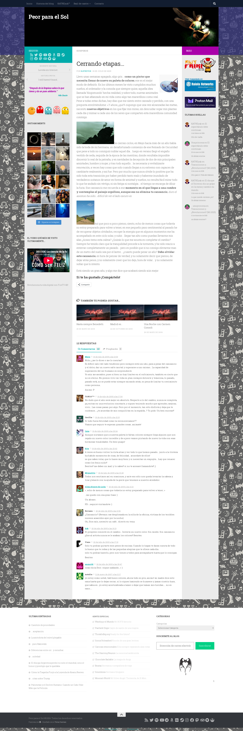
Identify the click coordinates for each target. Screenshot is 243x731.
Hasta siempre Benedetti (89, 324)
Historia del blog (45, 3)
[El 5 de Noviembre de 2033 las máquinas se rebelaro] (48, 182)
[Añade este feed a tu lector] (31, 55)
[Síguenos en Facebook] (36, 58)
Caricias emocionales (106, 646)
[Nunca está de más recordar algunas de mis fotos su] (62, 210)
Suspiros (82, 50)
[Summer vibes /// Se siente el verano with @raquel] (34, 168)
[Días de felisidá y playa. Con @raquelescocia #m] (34, 210)
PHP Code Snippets (111, 729)
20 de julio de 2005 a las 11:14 (121, 486)
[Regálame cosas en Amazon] (54, 55)
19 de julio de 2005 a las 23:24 (105, 431)
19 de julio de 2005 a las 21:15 (107, 417)
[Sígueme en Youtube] (45, 55)
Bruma (98, 665)
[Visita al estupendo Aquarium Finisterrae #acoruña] (48, 153)
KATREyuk (86, 71)
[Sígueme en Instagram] (31, 58)
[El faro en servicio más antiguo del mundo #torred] (62, 139)
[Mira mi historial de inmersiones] (49, 58)
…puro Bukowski (39, 644)
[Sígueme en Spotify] (40, 55)
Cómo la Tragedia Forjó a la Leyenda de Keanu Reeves (57, 672)
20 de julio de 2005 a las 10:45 (111, 473)
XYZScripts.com (132, 729)
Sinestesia (100, 672)
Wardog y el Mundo (104, 621)
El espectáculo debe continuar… (199, 126)
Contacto (99, 3)
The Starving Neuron (105, 653)
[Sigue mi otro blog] (54, 58)
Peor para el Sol (48, 16)
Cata (87, 431)
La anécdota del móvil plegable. (46, 637)
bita (87, 448)
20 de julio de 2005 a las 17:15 (105, 542)
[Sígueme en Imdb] (58, 55)
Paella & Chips (102, 628)
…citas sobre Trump (40, 678)
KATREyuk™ (64, 3)
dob (86, 528)
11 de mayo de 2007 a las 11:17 (108, 574)
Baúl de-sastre (81, 3)
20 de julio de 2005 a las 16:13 (104, 528)
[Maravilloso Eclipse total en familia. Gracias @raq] (34, 139)
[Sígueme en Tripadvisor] (45, 58)
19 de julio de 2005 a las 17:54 (109, 396)
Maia (87, 356)
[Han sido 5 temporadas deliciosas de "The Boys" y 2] (62, 196)
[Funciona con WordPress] (40, 722)
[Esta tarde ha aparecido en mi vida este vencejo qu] (34, 182)
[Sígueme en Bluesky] (36, 55)
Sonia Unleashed (103, 640)
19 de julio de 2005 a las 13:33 (105, 356)
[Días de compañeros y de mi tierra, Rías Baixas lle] (34, 196)
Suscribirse (205, 645)
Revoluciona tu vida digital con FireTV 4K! (47, 285)
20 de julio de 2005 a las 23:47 (109, 564)
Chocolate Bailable (104, 659)
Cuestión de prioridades (43, 625)
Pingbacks (113, 348)
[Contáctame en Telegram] (49, 55)
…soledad (35, 656)
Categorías (161, 623)
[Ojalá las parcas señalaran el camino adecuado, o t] (62, 168)
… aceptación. (37, 631)
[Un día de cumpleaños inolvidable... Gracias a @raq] (48, 196)
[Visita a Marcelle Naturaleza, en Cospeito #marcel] (48, 139)
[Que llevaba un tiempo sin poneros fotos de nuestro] (62, 182)
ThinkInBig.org (102, 634)
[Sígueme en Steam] (63, 55)
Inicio (29, 3)
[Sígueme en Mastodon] (40, 58)
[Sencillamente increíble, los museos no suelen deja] (48, 210)
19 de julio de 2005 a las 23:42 (104, 448)
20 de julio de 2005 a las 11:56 (108, 511)
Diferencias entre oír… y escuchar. (47, 650)
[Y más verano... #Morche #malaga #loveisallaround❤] (62, 153)
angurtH (89, 564)
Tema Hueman (60, 722)
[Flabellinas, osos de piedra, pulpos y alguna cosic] (48, 168)
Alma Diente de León (95, 486)
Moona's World (102, 678)
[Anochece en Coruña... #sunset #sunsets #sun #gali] (34, 153)
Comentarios (90, 348)
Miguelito (90, 473)
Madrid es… (116, 324)
